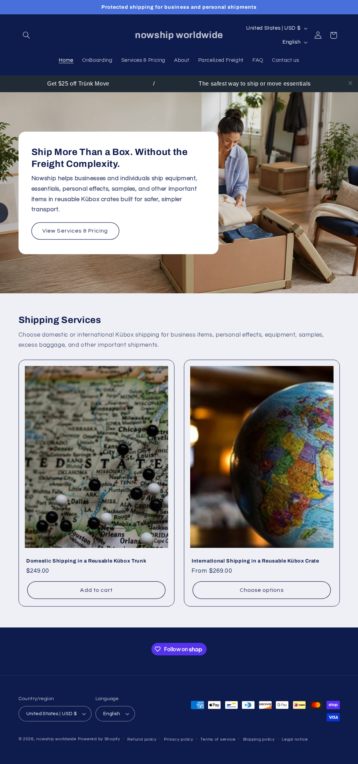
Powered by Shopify (99, 739)
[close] (350, 83)
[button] (27, 35)
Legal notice (295, 739)
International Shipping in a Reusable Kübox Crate (255, 561)
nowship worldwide (56, 739)
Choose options (262, 590)
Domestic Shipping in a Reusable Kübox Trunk (86, 561)
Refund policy (142, 739)
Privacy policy (178, 739)
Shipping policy (259, 739)
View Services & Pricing (75, 231)
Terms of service (218, 739)
